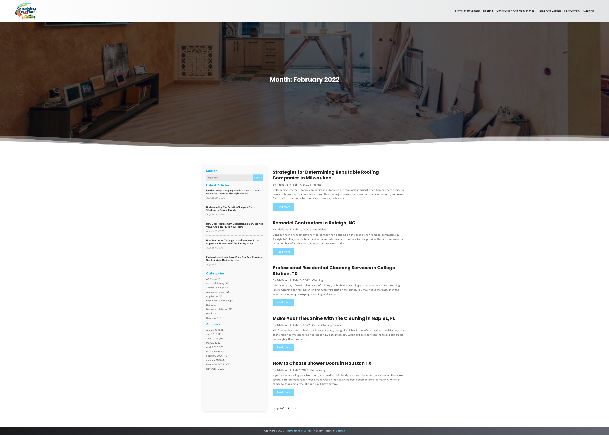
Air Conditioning (215, 283)
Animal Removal (215, 287)
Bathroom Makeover (217, 309)
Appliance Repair (215, 292)
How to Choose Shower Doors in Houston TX (322, 363)
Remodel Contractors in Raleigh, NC (314, 223)
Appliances (212, 296)
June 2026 (212, 338)
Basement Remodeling (218, 300)
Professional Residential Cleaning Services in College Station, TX (334, 271)
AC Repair (211, 279)
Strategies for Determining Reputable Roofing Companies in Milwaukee (326, 175)
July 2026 (211, 334)
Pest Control (572, 10)
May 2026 (211, 343)
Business (211, 318)
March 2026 (213, 351)
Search (258, 177)
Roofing (488, 10)
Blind (209, 313)
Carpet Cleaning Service (327, 325)
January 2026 (214, 360)
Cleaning (588, 10)
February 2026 (214, 355)
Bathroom (211, 305)
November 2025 (215, 368)
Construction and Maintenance (515, 10)
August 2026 (213, 330)
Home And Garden (549, 10)
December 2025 (215, 364)
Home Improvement (467, 10)
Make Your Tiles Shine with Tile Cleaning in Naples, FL (334, 318)
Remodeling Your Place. (300, 430)
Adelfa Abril (284, 184)
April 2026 (212, 347)
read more (283, 206)
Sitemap (340, 430)
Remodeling (319, 229)
